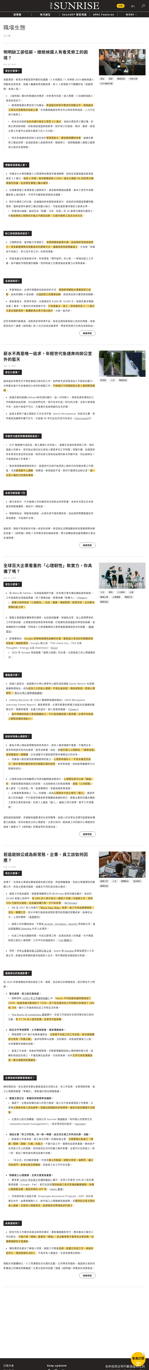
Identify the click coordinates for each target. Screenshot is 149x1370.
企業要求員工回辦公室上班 (36, 950)
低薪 (111, 78)
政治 (102, 78)
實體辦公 (125, 881)
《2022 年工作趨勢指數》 (36, 998)
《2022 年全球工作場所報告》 (36, 1179)
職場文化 (128, 597)
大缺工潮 (133, 78)
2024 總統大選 (106, 83)
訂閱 (121, 5)
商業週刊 (34, 917)
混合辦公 (137, 881)
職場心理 (104, 597)
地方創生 (45, 14)
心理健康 (116, 597)
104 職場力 (65, 940)
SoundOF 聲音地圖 (74, 14)
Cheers (82, 597)
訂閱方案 (8, 1365)
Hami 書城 (56, 1189)
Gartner (80, 1123)
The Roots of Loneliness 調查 (29, 1014)
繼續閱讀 (87, 333)
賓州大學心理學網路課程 (28, 693)
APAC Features (103, 14)
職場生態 (121, 78)
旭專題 (18, 14)
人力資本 (121, 592)
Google (69, 950)
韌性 (111, 592)
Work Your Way (50, 907)
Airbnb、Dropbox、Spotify (61, 924)
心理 (131, 592)
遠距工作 (104, 881)
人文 (113, 380)
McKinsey (71, 903)
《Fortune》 (82, 418)
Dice (54, 647)
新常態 (103, 380)
